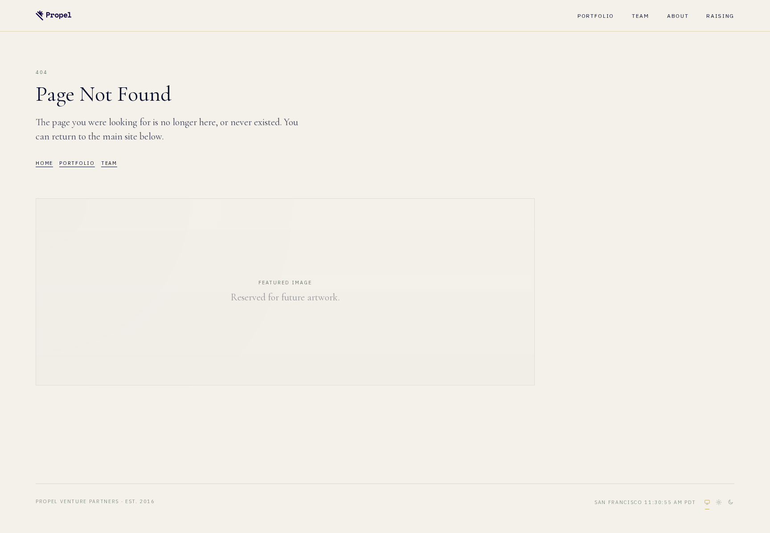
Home (44, 163)
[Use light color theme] (719, 502)
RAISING (720, 15)
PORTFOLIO (596, 15)
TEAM (640, 15)
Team (109, 163)
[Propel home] (53, 15)
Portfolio (77, 163)
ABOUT (677, 15)
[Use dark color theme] (730, 502)
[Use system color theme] (707, 502)
